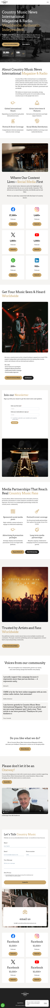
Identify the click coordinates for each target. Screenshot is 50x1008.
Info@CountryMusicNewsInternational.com (25, 923)
